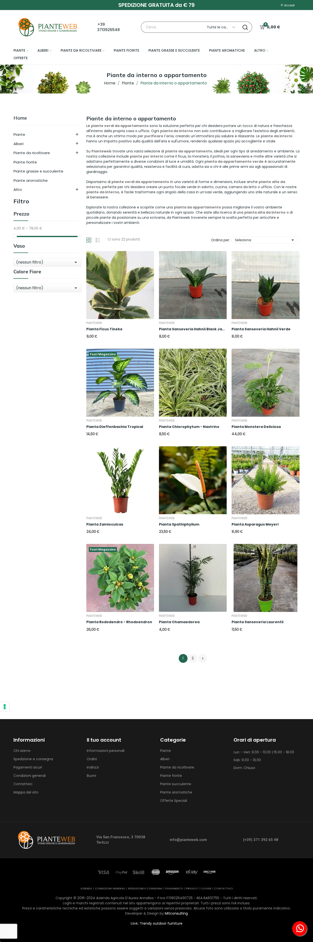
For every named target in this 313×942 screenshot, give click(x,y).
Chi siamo (22, 750)
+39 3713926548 (108, 27)
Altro (17, 189)
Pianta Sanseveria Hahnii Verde (261, 329)
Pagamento (174, 888)
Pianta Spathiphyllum (179, 524)
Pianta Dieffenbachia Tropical (114, 427)
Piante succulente (175, 783)
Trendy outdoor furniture (161, 923)
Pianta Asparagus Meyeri (255, 524)
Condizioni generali (29, 775)
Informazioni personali (105, 750)
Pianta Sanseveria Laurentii (257, 622)
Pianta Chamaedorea (179, 622)
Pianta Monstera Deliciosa (256, 427)
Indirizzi (93, 767)
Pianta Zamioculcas (104, 524)
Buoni (91, 775)
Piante (19, 134)
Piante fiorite (25, 162)
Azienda (86, 888)
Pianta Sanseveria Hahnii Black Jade (193, 329)
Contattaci (22, 783)
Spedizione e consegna (33, 759)
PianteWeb (94, 323)
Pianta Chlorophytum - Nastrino (189, 427)
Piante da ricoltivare (31, 152)
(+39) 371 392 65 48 (260, 840)
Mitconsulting (176, 913)
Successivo (203, 658)
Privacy (192, 888)
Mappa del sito (25, 792)
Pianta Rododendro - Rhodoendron (119, 622)
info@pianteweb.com (188, 840)
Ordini (92, 759)
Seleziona (265, 240)
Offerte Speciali (173, 800)
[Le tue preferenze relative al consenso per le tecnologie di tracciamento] (4, 706)
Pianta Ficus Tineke (104, 329)
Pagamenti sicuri (27, 767)
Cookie (206, 888)
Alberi (18, 143)
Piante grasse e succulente (38, 171)
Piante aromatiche (30, 180)
